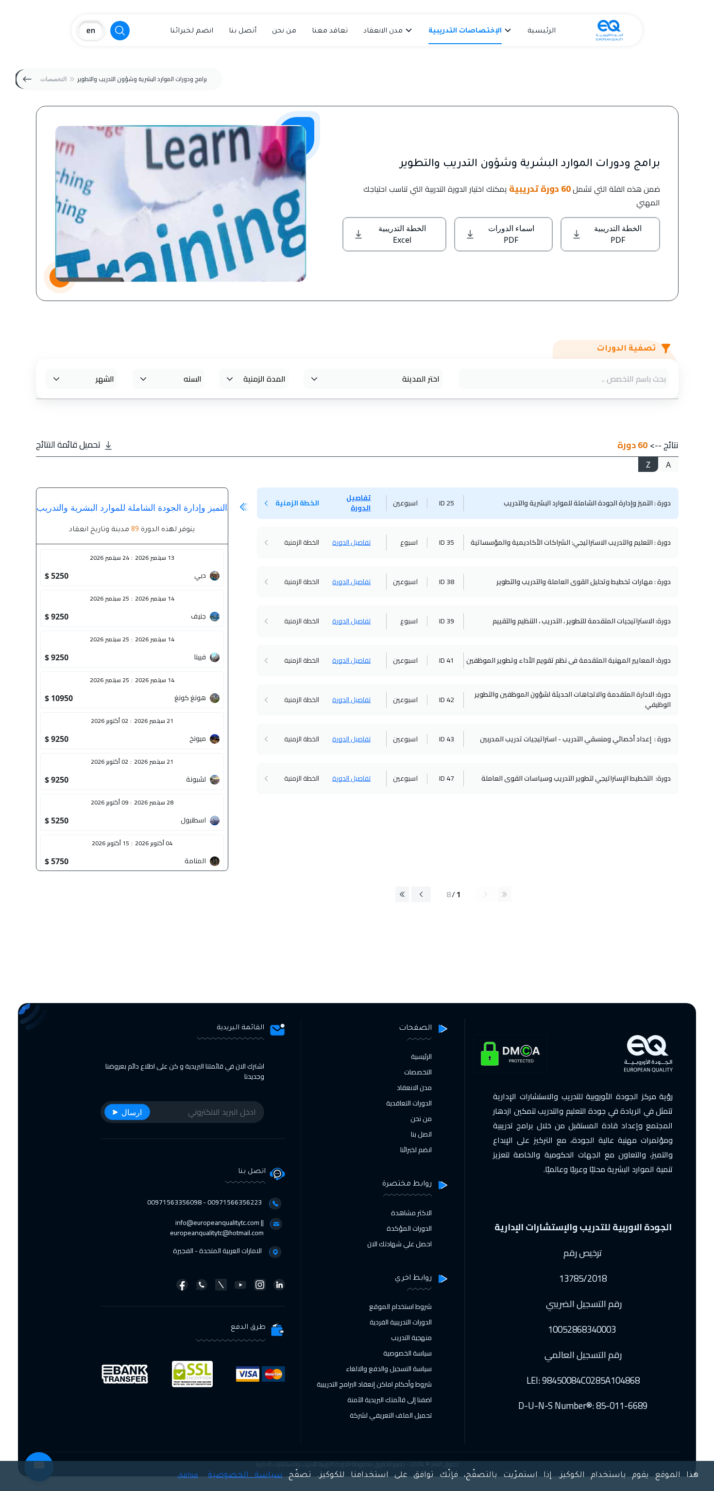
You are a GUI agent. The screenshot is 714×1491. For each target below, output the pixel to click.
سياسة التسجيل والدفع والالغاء (389, 1368)
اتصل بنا (421, 1134)
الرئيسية (541, 31)
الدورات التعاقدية (409, 1103)
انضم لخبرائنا (191, 31)
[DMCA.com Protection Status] (510, 1053)
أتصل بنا (242, 31)
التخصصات (53, 79)
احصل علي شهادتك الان (399, 1244)
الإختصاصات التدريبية (465, 31)
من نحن (284, 31)
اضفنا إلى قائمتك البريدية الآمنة (389, 1399)
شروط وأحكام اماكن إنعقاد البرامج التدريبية (374, 1384)
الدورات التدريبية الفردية (401, 1322)
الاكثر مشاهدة (411, 1212)
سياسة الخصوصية (407, 1353)
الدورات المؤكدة (409, 1228)
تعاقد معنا (330, 31)
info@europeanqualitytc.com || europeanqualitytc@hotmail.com (217, 1227)
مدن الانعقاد (383, 31)
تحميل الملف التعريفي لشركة (391, 1415)
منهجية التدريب (411, 1337)
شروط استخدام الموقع (400, 1306)
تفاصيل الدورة (358, 502)
